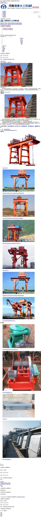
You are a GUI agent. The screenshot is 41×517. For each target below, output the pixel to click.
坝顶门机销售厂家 (10, 126)
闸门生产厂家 (17, 126)
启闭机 (11, 35)
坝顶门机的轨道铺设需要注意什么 (10, 130)
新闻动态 (4, 13)
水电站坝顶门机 (7, 129)
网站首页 (4, 16)
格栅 (21, 42)
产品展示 (4, 14)
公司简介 (4, 15)
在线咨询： (5, 92)
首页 (1, 62)
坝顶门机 (6, 35)
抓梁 (21, 43)
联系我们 (4, 11)
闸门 (9, 35)
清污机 (14, 35)
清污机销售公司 (31, 126)
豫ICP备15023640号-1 (21, 496)
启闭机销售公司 (24, 126)
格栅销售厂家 (37, 126)
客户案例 (4, 12)
